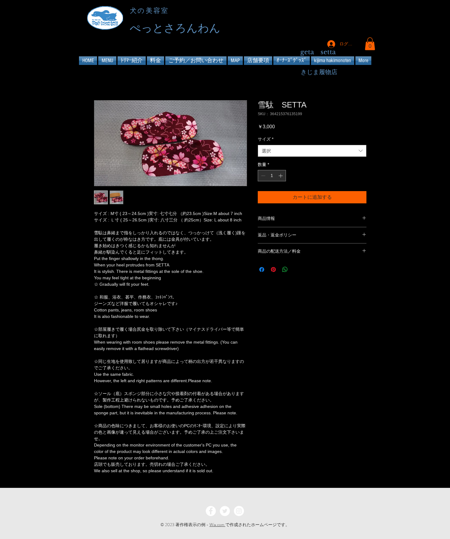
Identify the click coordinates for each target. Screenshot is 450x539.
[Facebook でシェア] (261, 269)
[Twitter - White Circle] (225, 511)
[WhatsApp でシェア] (285, 269)
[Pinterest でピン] (273, 269)
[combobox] (312, 151)
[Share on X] (296, 269)
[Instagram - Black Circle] (365, 19)
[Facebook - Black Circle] (343, 19)
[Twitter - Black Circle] (354, 19)
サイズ (265, 139)
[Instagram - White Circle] (239, 511)
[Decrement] (262, 175)
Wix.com (217, 525)
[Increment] (281, 175)
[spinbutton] (271, 175)
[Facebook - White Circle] (211, 511)
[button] (370, 43)
